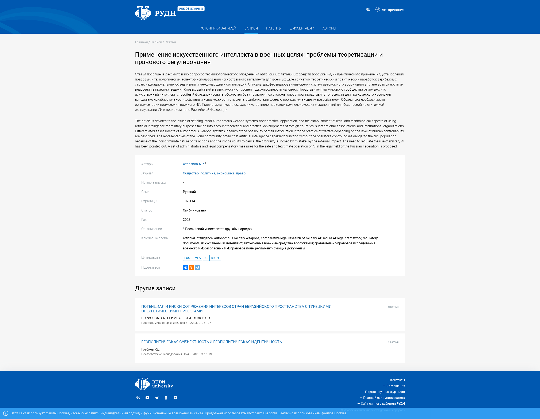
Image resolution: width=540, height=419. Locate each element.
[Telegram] (197, 267)
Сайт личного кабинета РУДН (383, 404)
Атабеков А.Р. (193, 164)
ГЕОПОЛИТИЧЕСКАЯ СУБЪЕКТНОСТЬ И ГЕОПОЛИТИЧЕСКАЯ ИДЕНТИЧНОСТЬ (211, 342)
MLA (198, 258)
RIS (206, 258)
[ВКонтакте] (185, 267)
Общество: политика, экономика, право (214, 173)
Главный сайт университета (384, 398)
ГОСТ (188, 258)
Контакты (397, 380)
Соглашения (395, 386)
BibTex (215, 258)
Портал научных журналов (385, 392)
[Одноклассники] (191, 267)
